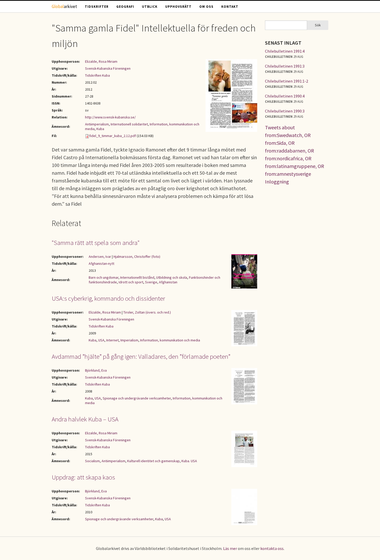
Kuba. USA (189, 461)
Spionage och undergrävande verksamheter (137, 398)
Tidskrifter (97, 6)
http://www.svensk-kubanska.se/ (110, 117)
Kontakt (229, 6)
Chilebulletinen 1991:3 (285, 66)
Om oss (206, 6)
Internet (112, 340)
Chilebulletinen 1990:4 (285, 96)
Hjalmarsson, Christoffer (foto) (136, 256)
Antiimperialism (97, 124)
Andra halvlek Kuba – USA (85, 419)
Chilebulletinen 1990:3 (285, 111)
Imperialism (129, 340)
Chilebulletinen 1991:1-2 (286, 81)
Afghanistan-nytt (101, 263)
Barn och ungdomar (103, 277)
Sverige (151, 282)
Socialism (92, 461)
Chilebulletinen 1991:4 (285, 51)
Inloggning (277, 181)
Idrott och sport (131, 282)
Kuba (100, 128)
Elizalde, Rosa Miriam (101, 61)
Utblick (149, 6)
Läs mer (230, 548)
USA (101, 340)
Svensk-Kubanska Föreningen (108, 68)
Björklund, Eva (96, 370)
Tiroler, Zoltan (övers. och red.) (147, 312)
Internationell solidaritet (129, 124)
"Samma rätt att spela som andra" (96, 242)
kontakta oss (272, 548)
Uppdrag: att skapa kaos (83, 477)
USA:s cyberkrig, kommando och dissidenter (108, 298)
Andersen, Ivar (100, 256)
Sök (318, 25)
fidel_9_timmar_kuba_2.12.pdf (112, 135)
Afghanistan (168, 282)
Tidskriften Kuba (97, 75)
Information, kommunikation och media (170, 340)
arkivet (64, 6)
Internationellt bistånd (137, 277)
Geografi (125, 6)
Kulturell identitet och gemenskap (153, 461)
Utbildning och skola (171, 277)
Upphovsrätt (178, 6)
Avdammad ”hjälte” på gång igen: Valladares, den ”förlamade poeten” (141, 356)
